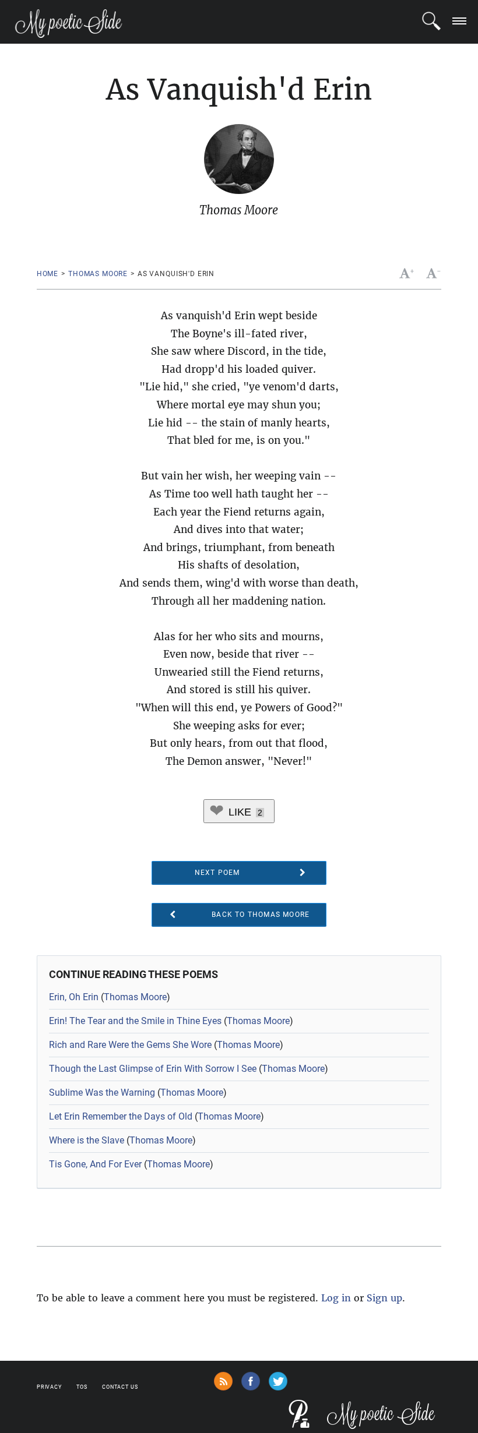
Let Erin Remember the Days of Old (120, 1116)
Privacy (49, 1387)
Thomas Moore (98, 274)
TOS (81, 1387)
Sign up (384, 1298)
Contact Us (120, 1387)
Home (47, 274)
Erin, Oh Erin (74, 997)
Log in (336, 1298)
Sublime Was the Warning (102, 1092)
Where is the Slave (86, 1140)
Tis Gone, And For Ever (95, 1164)
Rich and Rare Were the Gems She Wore (130, 1044)
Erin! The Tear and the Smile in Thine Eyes (135, 1020)
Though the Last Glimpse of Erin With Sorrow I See (152, 1068)
